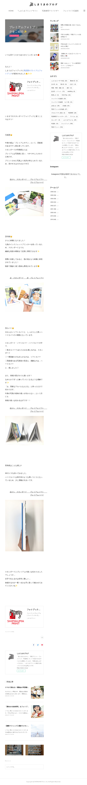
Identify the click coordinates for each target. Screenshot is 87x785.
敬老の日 (74, 81)
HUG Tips (66, 95)
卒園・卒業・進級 (57, 88)
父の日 (54, 84)
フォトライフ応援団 (71, 11)
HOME (11, 11)
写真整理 (72, 113)
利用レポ (55, 95)
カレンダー (55, 120)
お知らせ (55, 105)
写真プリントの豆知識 (59, 109)
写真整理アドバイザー (50, 11)
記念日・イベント (58, 91)
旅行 (69, 88)
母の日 (63, 84)
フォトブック (14, 36)
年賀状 (54, 123)
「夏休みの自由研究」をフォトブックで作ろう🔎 (21, 706)
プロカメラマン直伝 (58, 113)
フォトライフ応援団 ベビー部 (61, 102)
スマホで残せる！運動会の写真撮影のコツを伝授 (21, 687)
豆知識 (65, 105)
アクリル (74, 116)
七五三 (73, 84)
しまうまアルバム (69, 120)
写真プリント (57, 127)
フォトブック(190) (9, 631)
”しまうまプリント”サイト (28, 11)
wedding (71, 91)
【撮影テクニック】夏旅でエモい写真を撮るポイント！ (23, 726)
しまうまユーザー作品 (59, 81)
